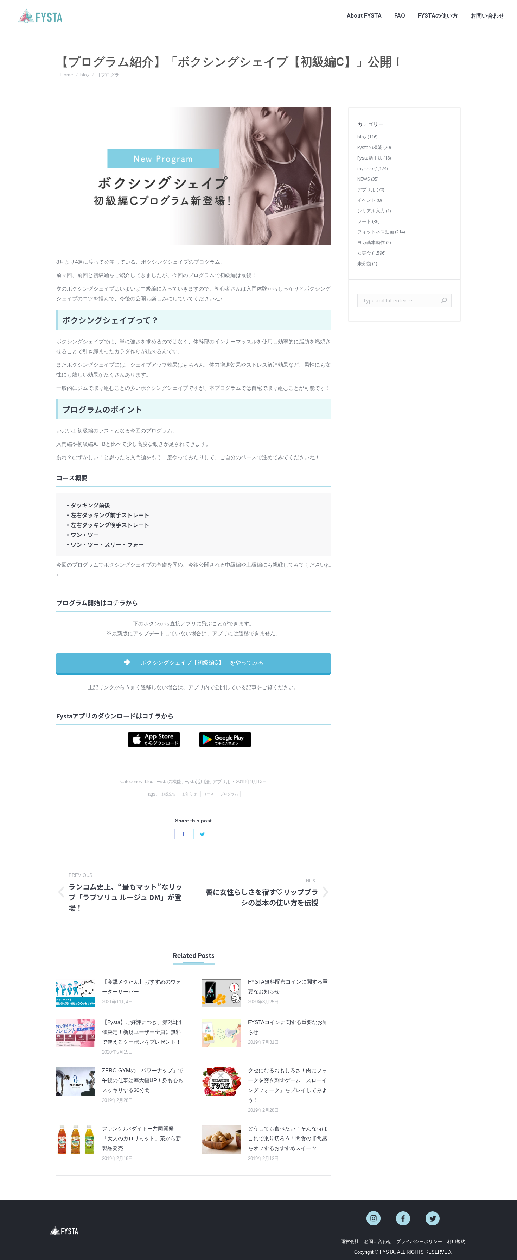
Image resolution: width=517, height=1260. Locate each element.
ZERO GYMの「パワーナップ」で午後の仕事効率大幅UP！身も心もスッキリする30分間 (142, 1080)
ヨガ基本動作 (371, 242)
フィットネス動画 (375, 232)
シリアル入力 (371, 210)
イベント (366, 200)
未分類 (364, 263)
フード (364, 221)
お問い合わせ (377, 1241)
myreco (365, 168)
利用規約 (456, 1241)
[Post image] (75, 993)
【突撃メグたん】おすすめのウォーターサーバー (141, 986)
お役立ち (168, 794)
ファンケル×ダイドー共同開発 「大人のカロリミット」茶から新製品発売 (141, 1138)
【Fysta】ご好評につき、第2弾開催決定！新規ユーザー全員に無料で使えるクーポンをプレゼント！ (141, 1032)
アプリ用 (221, 781)
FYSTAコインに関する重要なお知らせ (288, 1027)
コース (208, 794)
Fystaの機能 (168, 781)
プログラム (229, 794)
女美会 (364, 253)
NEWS (363, 179)
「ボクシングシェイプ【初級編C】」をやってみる (198, 663)
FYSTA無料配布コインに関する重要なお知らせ (288, 986)
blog (149, 781)
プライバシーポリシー (419, 1241)
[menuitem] (364, 15)
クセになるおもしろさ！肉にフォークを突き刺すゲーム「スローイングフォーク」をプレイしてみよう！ (287, 1085)
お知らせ (189, 794)
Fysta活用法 (197, 781)
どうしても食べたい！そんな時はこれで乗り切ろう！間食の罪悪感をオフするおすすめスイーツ (287, 1138)
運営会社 (350, 1241)
